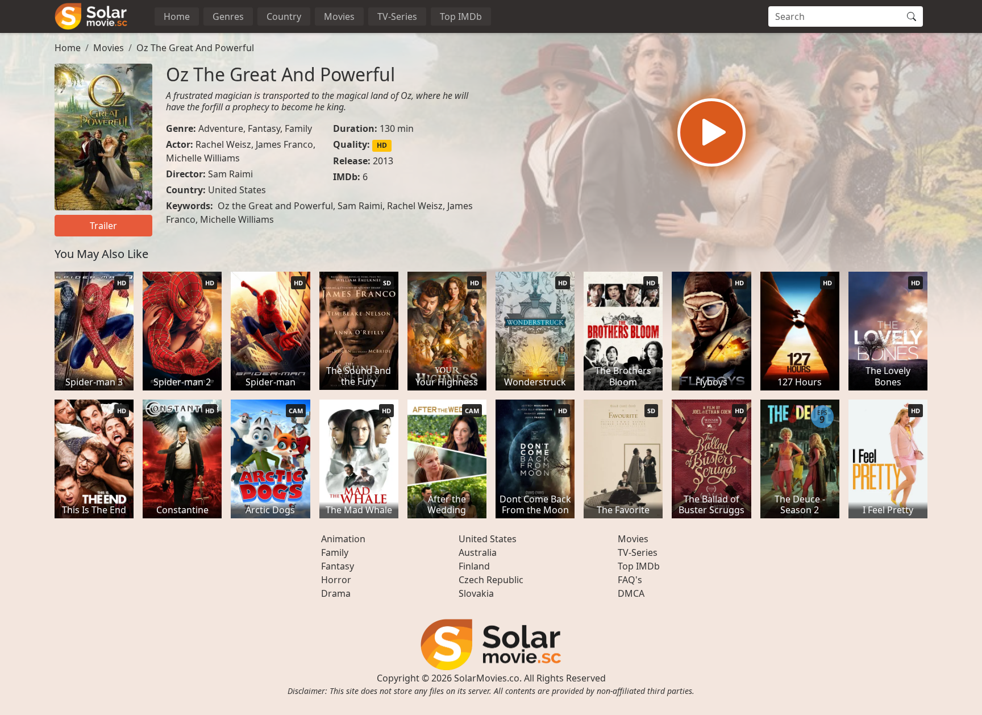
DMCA (631, 593)
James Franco (284, 144)
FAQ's (630, 579)
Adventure (220, 128)
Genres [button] (228, 16)
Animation (343, 539)
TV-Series (397, 16)
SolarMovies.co (486, 678)
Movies (339, 16)
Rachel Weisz (223, 144)
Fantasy (264, 128)
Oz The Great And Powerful (195, 47)
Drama (336, 593)
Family (298, 128)
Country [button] (284, 16)
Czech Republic (491, 579)
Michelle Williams (203, 158)
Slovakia (476, 593)
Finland (474, 566)
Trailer (103, 225)
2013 (383, 161)
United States (237, 190)
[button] (711, 132)
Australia (478, 552)
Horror (336, 579)
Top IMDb (461, 16)
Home (177, 16)
